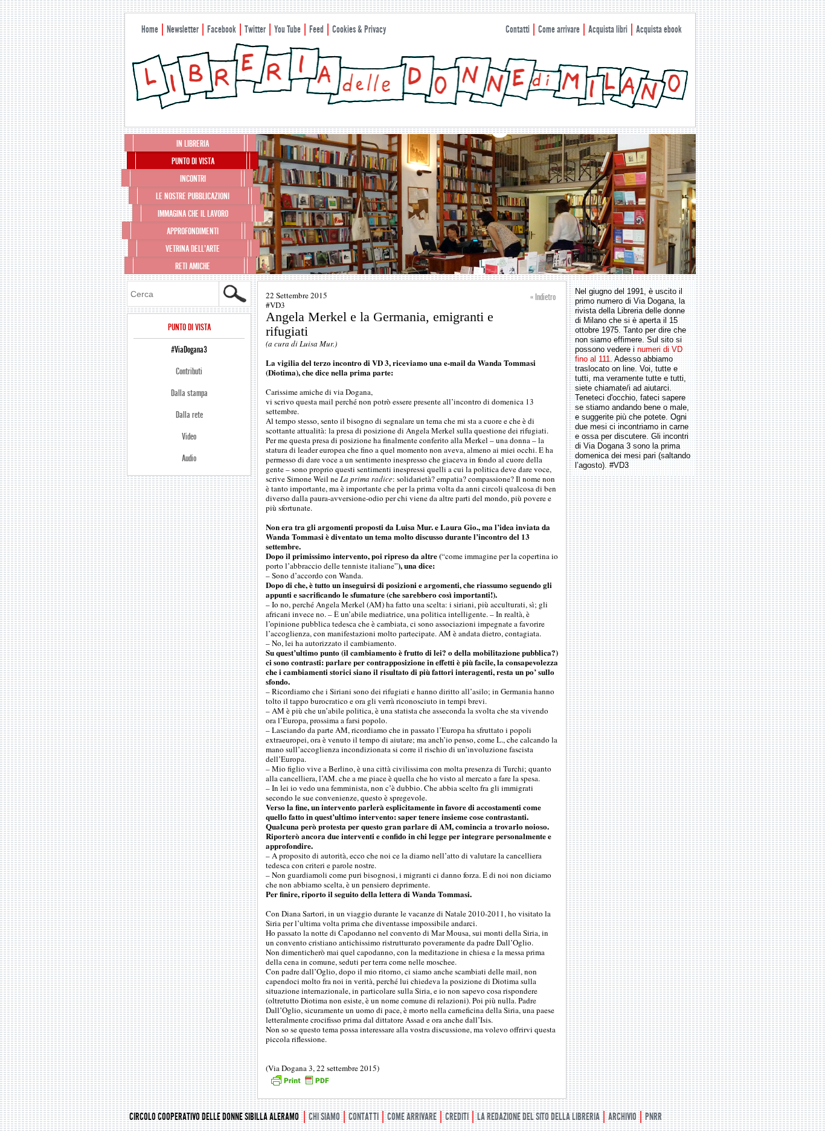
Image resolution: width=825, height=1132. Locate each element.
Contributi (189, 371)
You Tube (287, 29)
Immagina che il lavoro (193, 214)
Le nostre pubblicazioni (193, 196)
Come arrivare (559, 29)
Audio (189, 458)
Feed (316, 29)
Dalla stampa (189, 393)
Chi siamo (324, 1116)
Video (189, 436)
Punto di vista (193, 161)
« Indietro (543, 297)
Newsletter (183, 29)
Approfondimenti (193, 231)
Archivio (622, 1116)
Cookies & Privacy (359, 29)
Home (149, 29)
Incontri (193, 179)
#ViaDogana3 (189, 349)
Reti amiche (192, 266)
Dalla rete (189, 415)
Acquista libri (608, 29)
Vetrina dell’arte (192, 249)
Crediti (457, 1116)
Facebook (221, 29)
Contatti (518, 29)
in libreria (192, 144)
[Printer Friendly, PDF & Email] (299, 1084)
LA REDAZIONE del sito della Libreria (538, 1116)
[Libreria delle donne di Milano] (410, 107)
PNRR (653, 1116)
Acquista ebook (659, 29)
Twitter (255, 29)
